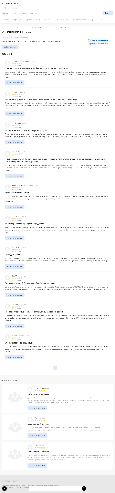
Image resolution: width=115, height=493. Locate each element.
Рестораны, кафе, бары (12, 20)
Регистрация (23, 13)
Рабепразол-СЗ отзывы (39, 394)
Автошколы (48, 20)
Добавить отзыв (10, 47)
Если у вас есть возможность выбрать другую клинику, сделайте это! (37, 68)
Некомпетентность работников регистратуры (26, 130)
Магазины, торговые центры (83, 20)
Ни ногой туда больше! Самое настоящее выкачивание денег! (34, 312)
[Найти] (110, 8)
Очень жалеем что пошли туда (19, 343)
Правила (5, 13)
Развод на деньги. (13, 254)
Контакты (13, 13)
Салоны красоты (63, 20)
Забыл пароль (34, 13)
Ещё (100, 20)
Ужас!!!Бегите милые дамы (17, 192)
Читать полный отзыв (14, 82)
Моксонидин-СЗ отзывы (39, 424)
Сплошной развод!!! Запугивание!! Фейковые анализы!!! (31, 283)
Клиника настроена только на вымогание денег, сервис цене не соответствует (41, 99)
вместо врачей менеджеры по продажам (24, 224)
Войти (107, 13)
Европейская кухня (32, 20)
